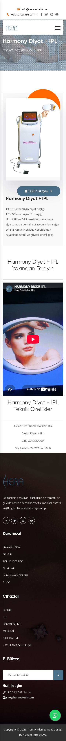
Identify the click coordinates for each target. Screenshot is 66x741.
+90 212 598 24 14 (18, 692)
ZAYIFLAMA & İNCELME (17, 645)
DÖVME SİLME (12, 624)
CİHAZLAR (27, 49)
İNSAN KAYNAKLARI (15, 575)
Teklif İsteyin (37, 191)
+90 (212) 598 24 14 (24, 14)
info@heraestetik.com (35, 9)
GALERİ (7, 554)
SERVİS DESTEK (13, 561)
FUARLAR (9, 568)
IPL (39, 49)
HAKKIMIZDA (11, 547)
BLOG (6, 582)
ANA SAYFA (10, 49)
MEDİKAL (8, 631)
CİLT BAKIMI (11, 638)
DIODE (7, 610)
